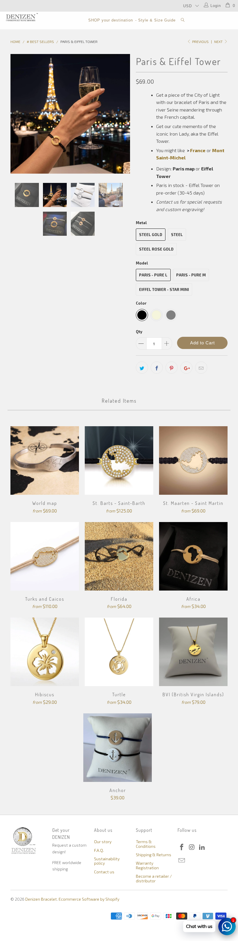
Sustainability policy (107, 861)
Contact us (104, 871)
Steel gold (150, 234)
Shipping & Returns (153, 854)
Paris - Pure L (153, 275)
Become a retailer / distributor (154, 878)
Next (218, 41)
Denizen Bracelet (41, 899)
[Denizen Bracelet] (22, 17)
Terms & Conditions (146, 843)
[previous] (16, 114)
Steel (177, 234)
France (197, 150)
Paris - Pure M (191, 275)
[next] (123, 114)
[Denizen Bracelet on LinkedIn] (202, 847)
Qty (139, 331)
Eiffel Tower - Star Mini (164, 289)
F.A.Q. (99, 850)
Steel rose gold (156, 249)
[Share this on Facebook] (157, 367)
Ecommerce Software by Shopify (89, 899)
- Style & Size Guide (155, 20)
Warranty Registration (147, 865)
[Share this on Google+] (186, 367)
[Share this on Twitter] (142, 367)
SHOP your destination (110, 20)
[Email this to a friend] (201, 367)
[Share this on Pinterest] (171, 367)
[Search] (182, 20)
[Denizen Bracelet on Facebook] (182, 847)
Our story (102, 841)
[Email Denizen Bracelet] (182, 860)
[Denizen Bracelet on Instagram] (192, 847)
